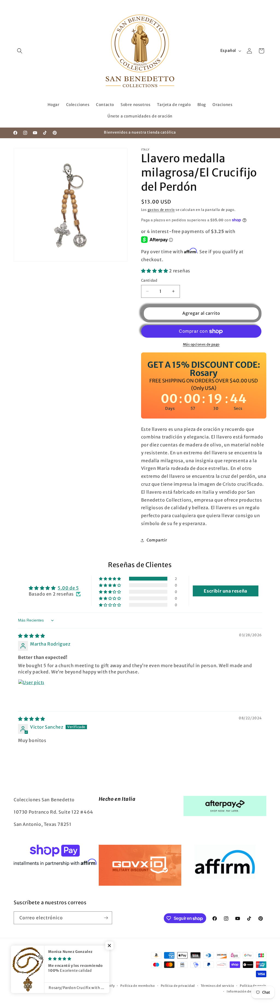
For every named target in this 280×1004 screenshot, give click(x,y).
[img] (31, 635)
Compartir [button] (157, 540)
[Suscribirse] (106, 917)
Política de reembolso (137, 986)
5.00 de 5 (68, 588)
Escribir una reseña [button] (225, 591)
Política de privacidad (178, 986)
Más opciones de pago (201, 344)
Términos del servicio (217, 986)
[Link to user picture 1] (31, 692)
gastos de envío (161, 210)
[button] (20, 51)
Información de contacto (246, 991)
